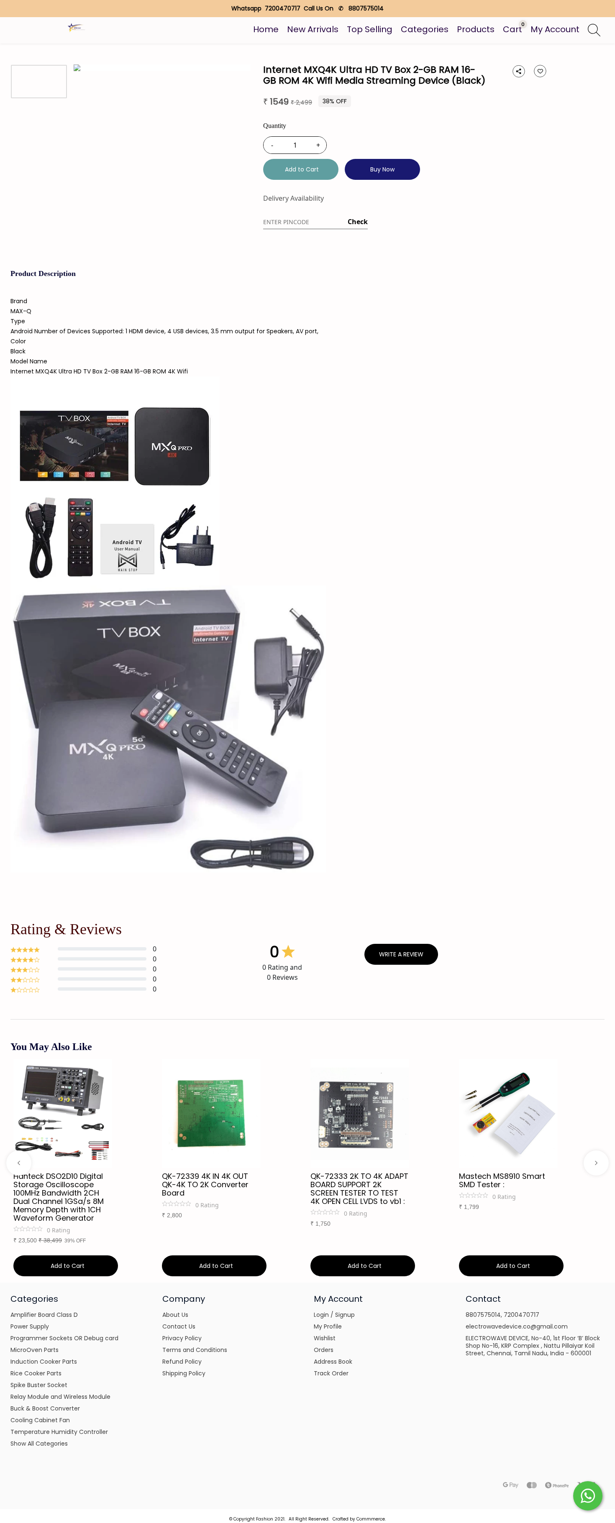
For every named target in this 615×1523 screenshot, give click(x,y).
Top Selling (369, 29)
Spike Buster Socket (38, 1385)
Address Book (333, 1361)
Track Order (331, 1373)
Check (358, 221)
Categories (424, 29)
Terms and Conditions (194, 1350)
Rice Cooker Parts (36, 1373)
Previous (18, 1162)
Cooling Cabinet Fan (40, 1420)
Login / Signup (334, 1315)
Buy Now (382, 169)
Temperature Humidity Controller (59, 1432)
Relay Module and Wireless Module (60, 1396)
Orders (323, 1350)
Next (596, 1162)
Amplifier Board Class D (44, 1315)
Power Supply (29, 1326)
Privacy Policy (182, 1338)
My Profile (328, 1326)
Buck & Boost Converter (45, 1408)
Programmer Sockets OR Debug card (64, 1338)
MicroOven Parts (34, 1350)
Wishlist (325, 1338)
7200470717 (521, 1315)
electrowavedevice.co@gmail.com (517, 1326)
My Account (554, 29)
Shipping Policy (183, 1373)
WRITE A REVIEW (401, 954)
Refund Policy (182, 1361)
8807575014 (483, 1315)
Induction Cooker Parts (43, 1361)
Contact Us (178, 1326)
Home (266, 29)
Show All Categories (39, 1443)
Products (476, 29)
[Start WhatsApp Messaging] (587, 1495)
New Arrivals (312, 29)
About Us (175, 1315)
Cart (512, 29)
